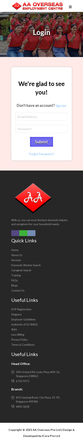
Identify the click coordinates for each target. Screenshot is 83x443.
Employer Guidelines (23, 319)
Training (16, 275)
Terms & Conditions (23, 344)
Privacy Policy (19, 339)
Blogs (14, 285)
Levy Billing (17, 334)
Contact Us (17, 290)
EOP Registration (21, 309)
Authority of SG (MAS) (24, 324)
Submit (41, 141)
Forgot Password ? (41, 154)
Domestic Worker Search (26, 265)
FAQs (14, 280)
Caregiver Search (21, 270)
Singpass (16, 314)
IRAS (14, 329)
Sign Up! (60, 105)
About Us (16, 255)
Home (14, 250)
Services (16, 260)
